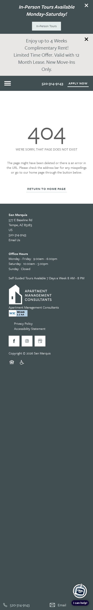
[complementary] (80, 577)
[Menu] (7, 83)
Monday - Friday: (20, 258)
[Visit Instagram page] (27, 341)
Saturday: (15, 263)
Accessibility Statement (29, 328)
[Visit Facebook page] (14, 341)
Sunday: (14, 268)
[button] (86, 5)
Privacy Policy (23, 323)
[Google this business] (40, 341)
